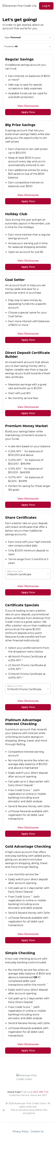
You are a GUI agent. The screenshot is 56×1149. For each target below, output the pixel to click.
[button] (46, 6)
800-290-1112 (41, 1092)
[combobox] (7, 574)
